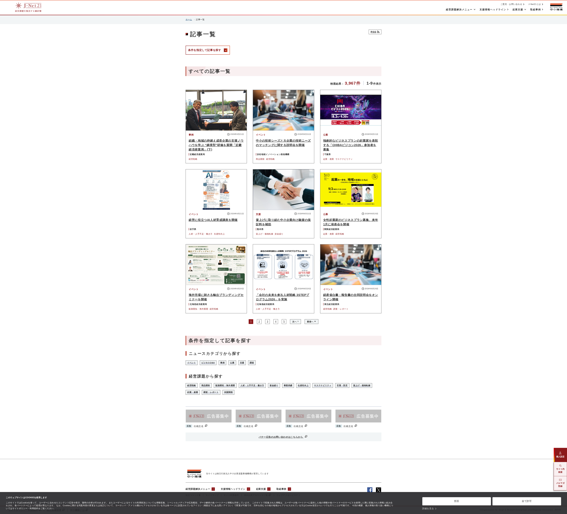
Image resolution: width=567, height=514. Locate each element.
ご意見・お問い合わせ (511, 4)
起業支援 (261, 489)
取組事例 (281, 489)
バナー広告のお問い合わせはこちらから (281, 437)
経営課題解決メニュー (198, 489)
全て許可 (527, 501)
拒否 (456, 501)
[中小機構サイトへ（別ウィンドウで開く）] (556, 7)
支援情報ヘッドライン (233, 489)
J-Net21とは (534, 4)
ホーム (189, 19)
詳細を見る (428, 508)
